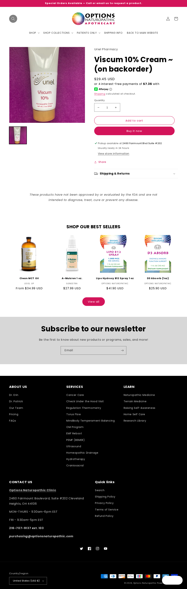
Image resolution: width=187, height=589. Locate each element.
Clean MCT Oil (29, 278)
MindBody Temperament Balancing (90, 420)
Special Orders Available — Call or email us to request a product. (93, 3)
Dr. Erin (13, 395)
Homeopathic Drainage (82, 453)
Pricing (13, 414)
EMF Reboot (74, 433)
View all (93, 302)
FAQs (12, 420)
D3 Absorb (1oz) (158, 278)
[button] (13, 19)
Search (100, 490)
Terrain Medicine (135, 401)
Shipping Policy (105, 496)
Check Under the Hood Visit (85, 401)
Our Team (16, 408)
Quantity (99, 100)
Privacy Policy (104, 503)
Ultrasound (73, 446)
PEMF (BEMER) (75, 440)
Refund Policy (104, 516)
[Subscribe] (122, 350)
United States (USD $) (26, 580)
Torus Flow (73, 414)
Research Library (135, 420)
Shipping (99, 93)
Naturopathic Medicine (139, 395)
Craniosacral (75, 465)
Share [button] (102, 162)
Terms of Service (107, 509)
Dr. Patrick (16, 401)
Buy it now (134, 131)
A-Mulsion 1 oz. (72, 278)
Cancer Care (75, 395)
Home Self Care (134, 414)
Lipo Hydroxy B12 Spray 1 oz (115, 278)
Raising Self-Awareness (139, 408)
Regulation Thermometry (83, 408)
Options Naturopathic (145, 583)
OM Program (74, 427)
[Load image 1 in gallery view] (18, 135)
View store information (113, 153)
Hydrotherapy (75, 459)
